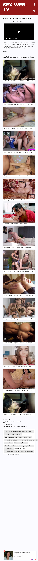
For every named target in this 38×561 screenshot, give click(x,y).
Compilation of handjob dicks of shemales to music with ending (19, 452)
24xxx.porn (6, 423)
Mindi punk (8, 443)
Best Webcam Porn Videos (12, 421)
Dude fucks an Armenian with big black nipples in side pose (18, 432)
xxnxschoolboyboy (11, 437)
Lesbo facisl (9, 449)
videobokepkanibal (20, 443)
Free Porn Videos (19, 22)
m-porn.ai (6, 419)
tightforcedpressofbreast (13, 434)
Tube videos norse (25, 437)
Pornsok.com (7, 424)
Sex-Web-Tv (19, 5)
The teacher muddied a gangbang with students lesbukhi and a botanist (18, 446)
